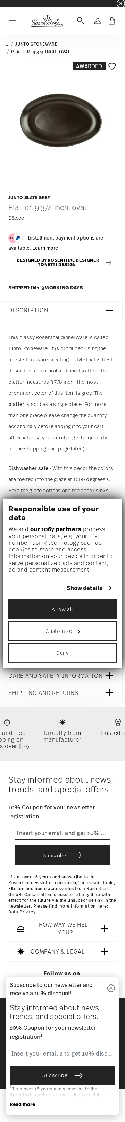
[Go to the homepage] (47, 21)
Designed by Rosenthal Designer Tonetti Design (58, 262)
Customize (58, 631)
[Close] (111, 989)
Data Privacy (21, 912)
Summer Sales (14, 3)
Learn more (45, 247)
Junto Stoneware (36, 44)
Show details (84, 588)
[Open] (79, 21)
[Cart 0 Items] (112, 21)
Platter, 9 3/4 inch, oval (40, 52)
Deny (62, 653)
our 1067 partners (56, 529)
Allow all (62, 609)
